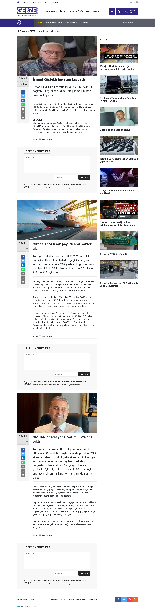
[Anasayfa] (18, 2)
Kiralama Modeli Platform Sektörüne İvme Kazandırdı (67, 22)
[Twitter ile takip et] (124, 599)
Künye (63, 599)
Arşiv (46, 2)
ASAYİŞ (32, 31)
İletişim (71, 599)
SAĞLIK (96, 11)
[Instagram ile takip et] (129, 599)
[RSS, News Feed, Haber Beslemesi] (135, 599)
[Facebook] (23, 92)
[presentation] (25, 22)
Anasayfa (23, 31)
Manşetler (25, 2)
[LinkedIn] (23, 100)
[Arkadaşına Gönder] (23, 109)
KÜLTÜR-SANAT (83, 11)
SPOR (71, 11)
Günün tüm (130, 22)
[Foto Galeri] (137, 2)
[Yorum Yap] (23, 117)
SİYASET (63, 11)
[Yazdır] (23, 113)
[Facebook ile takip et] (118, 599)
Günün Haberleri (37, 2)
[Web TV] (131, 2)
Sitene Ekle (54, 2)
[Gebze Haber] (27, 11)
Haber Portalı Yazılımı (28, 607)
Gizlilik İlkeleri (81, 599)
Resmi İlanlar (49, 11)
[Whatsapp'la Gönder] (23, 104)
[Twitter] (23, 96)
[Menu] (112, 11)
